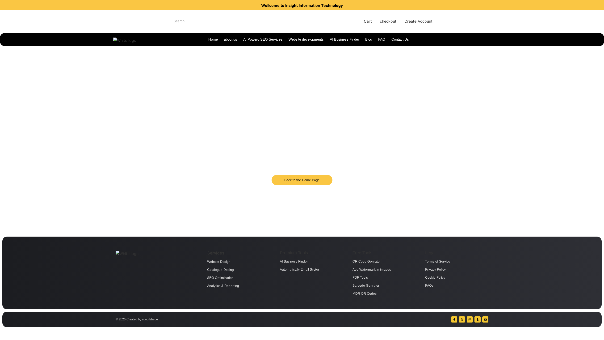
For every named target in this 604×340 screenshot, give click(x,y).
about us (230, 39)
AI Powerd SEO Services (262, 39)
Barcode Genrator (365, 285)
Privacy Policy (435, 269)
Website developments (306, 39)
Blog (368, 39)
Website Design (219, 262)
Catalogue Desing (220, 270)
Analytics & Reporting (223, 286)
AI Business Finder (344, 39)
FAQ (381, 39)
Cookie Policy (435, 277)
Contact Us (400, 39)
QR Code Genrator (366, 261)
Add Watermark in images (371, 269)
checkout (388, 21)
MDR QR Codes (364, 293)
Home (213, 39)
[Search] (285, 21)
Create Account (418, 21)
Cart (368, 21)
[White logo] (124, 40)
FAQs (429, 285)
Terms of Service (437, 261)
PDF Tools (360, 277)
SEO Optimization (220, 278)
